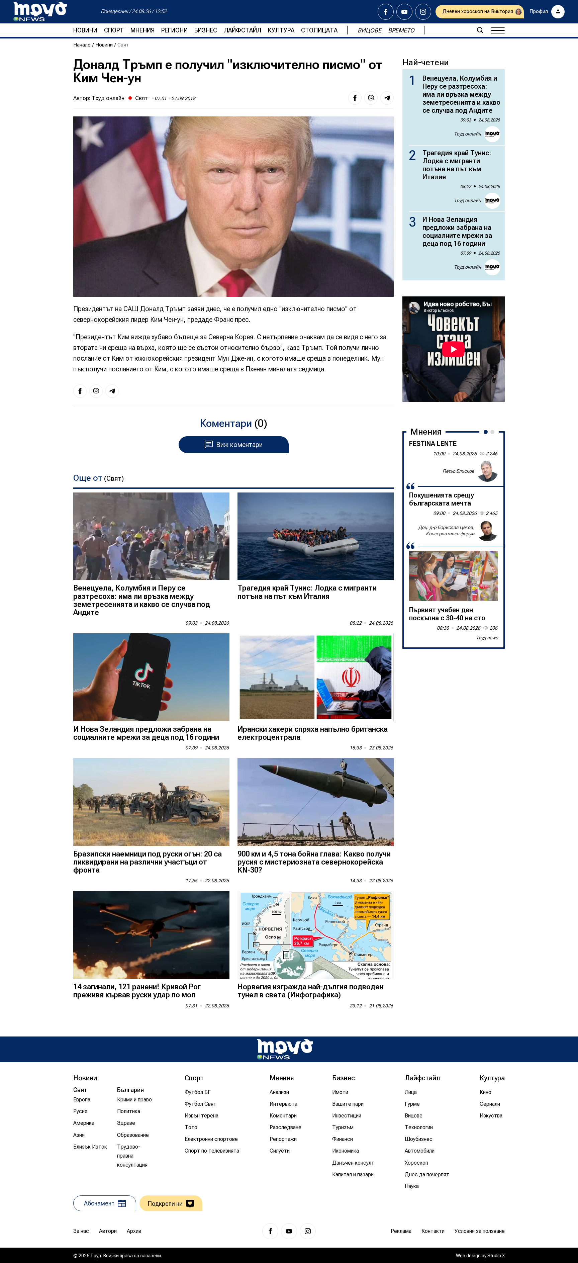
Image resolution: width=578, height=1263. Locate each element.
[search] (480, 30)
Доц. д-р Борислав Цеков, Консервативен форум (446, 530)
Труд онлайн (108, 98)
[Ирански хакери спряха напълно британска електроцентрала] (315, 677)
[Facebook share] (355, 98)
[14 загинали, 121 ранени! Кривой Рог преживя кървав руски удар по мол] (151, 935)
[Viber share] (371, 98)
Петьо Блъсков (458, 470)
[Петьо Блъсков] (487, 471)
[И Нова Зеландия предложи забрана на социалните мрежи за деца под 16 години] (151, 677)
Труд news (487, 637)
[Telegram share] (387, 98)
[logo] (40, 11)
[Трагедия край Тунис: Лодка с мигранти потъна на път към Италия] (315, 536)
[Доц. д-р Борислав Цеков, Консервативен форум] (487, 530)
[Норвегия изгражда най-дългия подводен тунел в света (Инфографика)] (315, 935)
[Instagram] (423, 12)
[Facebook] (386, 12)
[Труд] (285, 1049)
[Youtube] (404, 12)
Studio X (496, 1255)
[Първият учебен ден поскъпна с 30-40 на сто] (453, 576)
